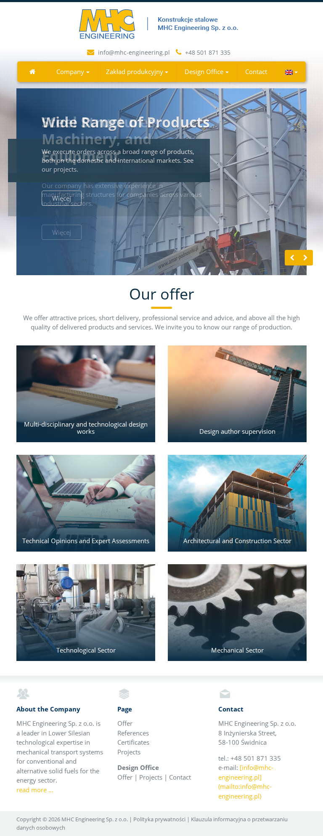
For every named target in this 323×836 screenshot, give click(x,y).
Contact (256, 71)
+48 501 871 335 (206, 52)
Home (32, 71)
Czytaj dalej (85, 393)
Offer (124, 723)
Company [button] (70, 71)
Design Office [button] (204, 71)
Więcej (61, 232)
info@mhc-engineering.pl (134, 52)
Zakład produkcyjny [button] (134, 71)
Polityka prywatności (159, 819)
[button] (290, 71)
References (133, 733)
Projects (128, 752)
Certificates (133, 742)
